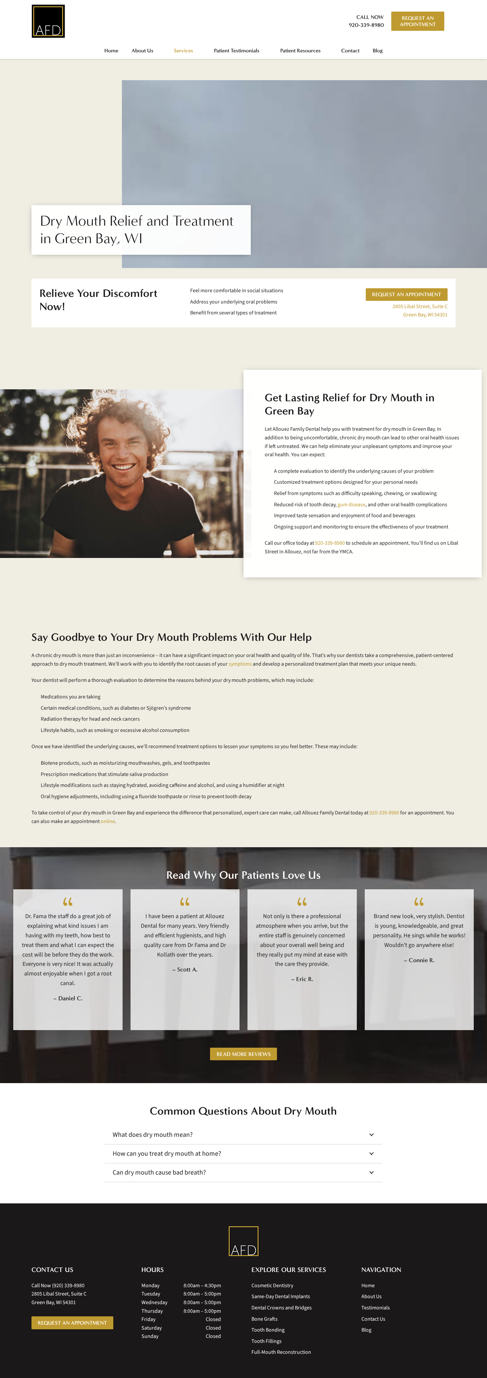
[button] (451, 21)
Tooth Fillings (266, 1341)
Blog (366, 1330)
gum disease (351, 504)
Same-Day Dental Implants (280, 1296)
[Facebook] (48, 1343)
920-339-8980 (330, 543)
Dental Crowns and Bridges (281, 1307)
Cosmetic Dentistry (272, 1285)
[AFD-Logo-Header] (48, 21)
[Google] (34, 1343)
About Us (371, 1296)
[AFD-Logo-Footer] (243, 1241)
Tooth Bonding (268, 1330)
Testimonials (375, 1307)
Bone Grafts (264, 1319)
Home (368, 1285)
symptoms (240, 664)
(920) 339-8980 (68, 1285)
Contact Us (373, 1319)
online (108, 821)
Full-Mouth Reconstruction (281, 1352)
